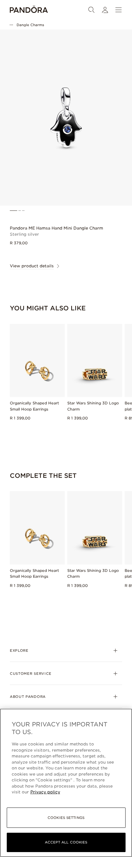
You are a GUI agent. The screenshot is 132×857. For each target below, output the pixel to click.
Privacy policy (45, 792)
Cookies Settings (66, 818)
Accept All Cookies (66, 842)
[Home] (29, 10)
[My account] (105, 10)
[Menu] (118, 10)
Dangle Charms (30, 25)
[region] (66, 783)
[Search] (91, 10)
